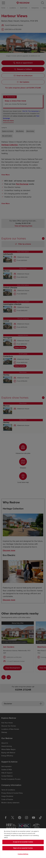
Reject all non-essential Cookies (23, 848)
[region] (23, 843)
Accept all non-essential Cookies (23, 842)
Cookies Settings (23, 854)
